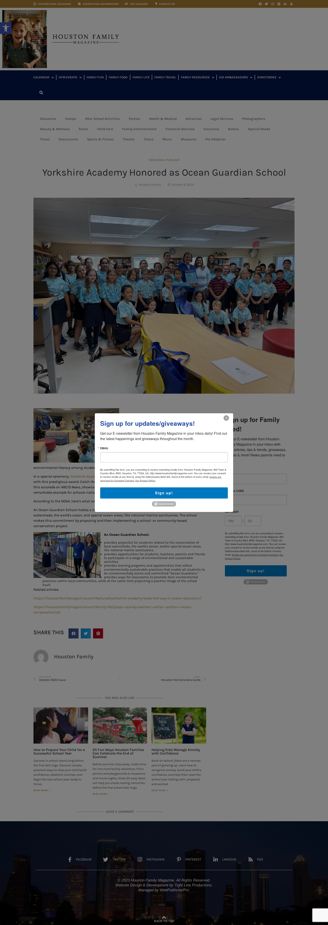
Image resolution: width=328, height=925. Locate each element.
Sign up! (164, 492)
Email (104, 448)
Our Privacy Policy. (145, 480)
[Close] (226, 417)
